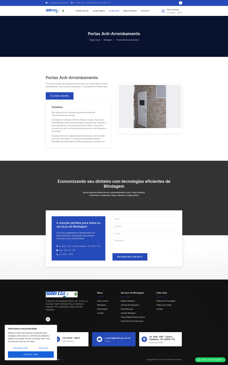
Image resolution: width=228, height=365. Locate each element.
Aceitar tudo (30, 354)
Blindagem (114, 11)
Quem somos (99, 11)
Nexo (62, 359)
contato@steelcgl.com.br (118, 338)
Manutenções (130, 11)
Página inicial (82, 11)
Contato (145, 11)
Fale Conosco (173, 9)
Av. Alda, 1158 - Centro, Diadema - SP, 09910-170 (162, 338)
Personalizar (20, 348)
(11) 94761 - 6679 (71, 338)
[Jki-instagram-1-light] (180, 3)
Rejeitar (43, 348)
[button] (121, 107)
